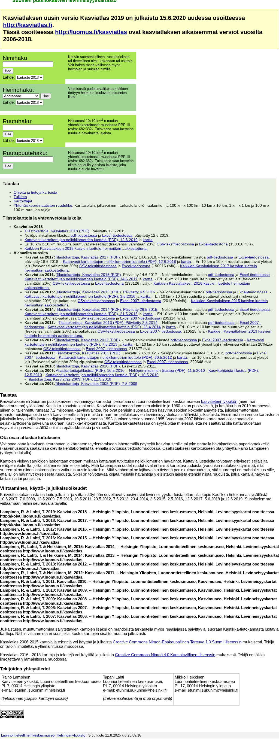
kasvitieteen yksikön (219, 401)
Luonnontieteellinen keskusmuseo (27, 735)
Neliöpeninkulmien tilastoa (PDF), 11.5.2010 (167, 370)
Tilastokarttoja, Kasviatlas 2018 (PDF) (57, 231)
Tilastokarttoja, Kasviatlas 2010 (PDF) (87, 366)
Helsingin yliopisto (71, 735)
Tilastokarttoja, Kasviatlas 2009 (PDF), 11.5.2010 (69, 379)
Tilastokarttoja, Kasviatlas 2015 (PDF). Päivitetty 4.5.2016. (106, 292)
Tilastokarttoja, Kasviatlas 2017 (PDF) (87, 257)
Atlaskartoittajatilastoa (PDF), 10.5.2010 (90, 370)
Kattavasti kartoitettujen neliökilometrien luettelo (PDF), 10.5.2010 (102, 375)
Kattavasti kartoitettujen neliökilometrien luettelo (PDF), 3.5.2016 (80, 296)
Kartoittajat (23, 201)
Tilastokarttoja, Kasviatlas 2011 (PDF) (88, 353)
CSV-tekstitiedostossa (175, 244)
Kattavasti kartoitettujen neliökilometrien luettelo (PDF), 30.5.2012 (115, 357)
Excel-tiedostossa (117, 235)
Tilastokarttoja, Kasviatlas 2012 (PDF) (87, 340)
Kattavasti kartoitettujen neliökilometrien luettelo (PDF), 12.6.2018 (119, 261)
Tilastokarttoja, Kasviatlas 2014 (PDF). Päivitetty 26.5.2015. (107, 309)
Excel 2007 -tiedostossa (222, 340)
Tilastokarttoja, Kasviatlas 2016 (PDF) (88, 274)
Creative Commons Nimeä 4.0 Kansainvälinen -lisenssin (165, 655)
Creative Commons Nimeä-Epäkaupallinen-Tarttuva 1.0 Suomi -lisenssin (177, 642)
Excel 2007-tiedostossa (140, 318)
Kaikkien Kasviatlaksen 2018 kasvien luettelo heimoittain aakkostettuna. (86, 248)
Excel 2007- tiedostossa (140, 301)
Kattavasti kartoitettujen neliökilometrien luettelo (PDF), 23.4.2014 (104, 327)
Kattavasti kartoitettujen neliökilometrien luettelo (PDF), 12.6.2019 (81, 240)
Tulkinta (20, 196)
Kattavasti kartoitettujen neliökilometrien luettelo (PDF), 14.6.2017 (81, 279)
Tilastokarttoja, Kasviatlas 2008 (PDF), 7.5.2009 (96, 383)
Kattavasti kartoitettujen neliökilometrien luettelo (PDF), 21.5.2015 (81, 314)
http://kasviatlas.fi (27, 25)
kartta (148, 240)
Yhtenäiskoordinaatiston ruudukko (43, 205)
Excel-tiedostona (213, 244)
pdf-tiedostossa (84, 235)
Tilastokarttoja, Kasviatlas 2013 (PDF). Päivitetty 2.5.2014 (108, 322)
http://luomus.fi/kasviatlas (91, 32)
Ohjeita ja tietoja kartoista (35, 192)
